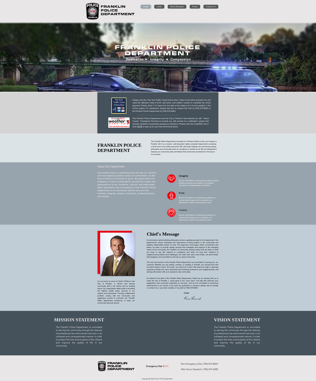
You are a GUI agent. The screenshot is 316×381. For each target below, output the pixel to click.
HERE (140, 126)
